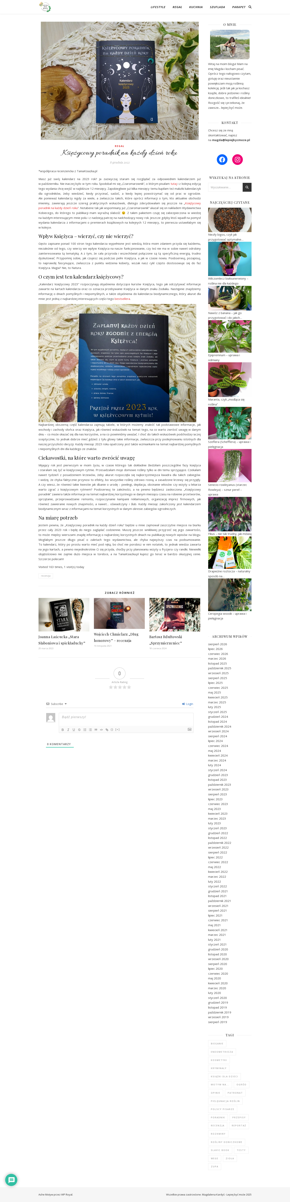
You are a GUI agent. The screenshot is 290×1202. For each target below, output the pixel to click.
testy (241, 1150)
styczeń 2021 (217, 944)
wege (214, 1158)
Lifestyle (158, 7)
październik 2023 (219, 784)
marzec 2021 (217, 935)
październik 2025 (219, 668)
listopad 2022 (217, 838)
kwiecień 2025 (218, 697)
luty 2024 (214, 765)
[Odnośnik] (107, 729)
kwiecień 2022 (218, 872)
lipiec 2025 (215, 683)
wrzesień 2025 (218, 673)
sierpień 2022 (217, 852)
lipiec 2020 (215, 969)
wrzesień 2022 (218, 847)
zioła (230, 1158)
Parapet (239, 7)
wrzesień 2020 (218, 959)
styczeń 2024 (217, 770)
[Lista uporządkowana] (85, 729)
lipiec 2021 (215, 915)
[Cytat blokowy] (96, 729)
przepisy (239, 1117)
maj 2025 (214, 692)
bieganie (217, 1043)
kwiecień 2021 (218, 930)
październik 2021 (219, 901)
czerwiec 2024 (218, 746)
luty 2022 (214, 881)
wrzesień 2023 (218, 789)
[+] (117, 729)
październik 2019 (219, 1012)
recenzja (46, 575)
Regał (177, 7)
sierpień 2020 (217, 964)
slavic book (220, 1150)
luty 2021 (214, 940)
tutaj (174, 184)
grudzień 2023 (218, 775)
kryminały (219, 1068)
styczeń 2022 (217, 886)
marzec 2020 (217, 988)
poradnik (218, 1117)
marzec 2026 (217, 658)
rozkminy (218, 1133)
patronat (235, 1092)
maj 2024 (214, 751)
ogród (242, 1084)
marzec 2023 (217, 818)
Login (189, 704)
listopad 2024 (217, 721)
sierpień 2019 (217, 1022)
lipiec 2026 (215, 649)
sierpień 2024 (217, 736)
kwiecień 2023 (218, 813)
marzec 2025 (217, 702)
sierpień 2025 (217, 678)
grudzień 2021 (218, 891)
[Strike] (79, 729)
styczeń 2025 (217, 712)
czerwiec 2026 (218, 654)
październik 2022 (219, 843)
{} (112, 729)
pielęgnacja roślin (225, 1101)
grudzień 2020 (218, 949)
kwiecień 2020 (218, 983)
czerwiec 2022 (218, 862)
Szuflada (217, 7)
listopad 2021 (217, 896)
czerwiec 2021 (218, 920)
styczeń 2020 (217, 998)
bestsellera (122, 299)
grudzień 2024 (218, 717)
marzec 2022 (217, 876)
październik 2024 (219, 726)
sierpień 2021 (217, 910)
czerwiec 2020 (218, 973)
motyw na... (220, 1084)
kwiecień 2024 (218, 755)
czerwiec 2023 (218, 804)
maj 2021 (214, 925)
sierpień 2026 (217, 644)
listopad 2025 (217, 663)
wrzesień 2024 (218, 731)
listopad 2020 (217, 954)
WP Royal (66, 1194)
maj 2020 (214, 978)
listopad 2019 (217, 1007)
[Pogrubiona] (62, 729)
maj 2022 (214, 867)
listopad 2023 (217, 780)
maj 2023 (214, 809)
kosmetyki (219, 1060)
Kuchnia (196, 7)
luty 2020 (214, 993)
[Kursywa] (68, 729)
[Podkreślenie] (74, 729)
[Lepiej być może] (45, 7)
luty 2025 (214, 707)
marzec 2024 (217, 760)
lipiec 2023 (215, 799)
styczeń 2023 (217, 828)
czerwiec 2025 (218, 688)
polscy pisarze (222, 1109)
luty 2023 (214, 823)
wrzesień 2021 (218, 906)
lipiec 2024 (215, 741)
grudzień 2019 (218, 1002)
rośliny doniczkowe (226, 1142)
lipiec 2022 (215, 857)
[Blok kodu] (101, 729)
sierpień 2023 (217, 794)
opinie (215, 1092)
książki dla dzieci (224, 1076)
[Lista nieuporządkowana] (90, 729)
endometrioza (222, 1051)
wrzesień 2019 (218, 1017)
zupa (214, 1166)
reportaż (239, 1125)
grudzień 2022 (218, 833)
